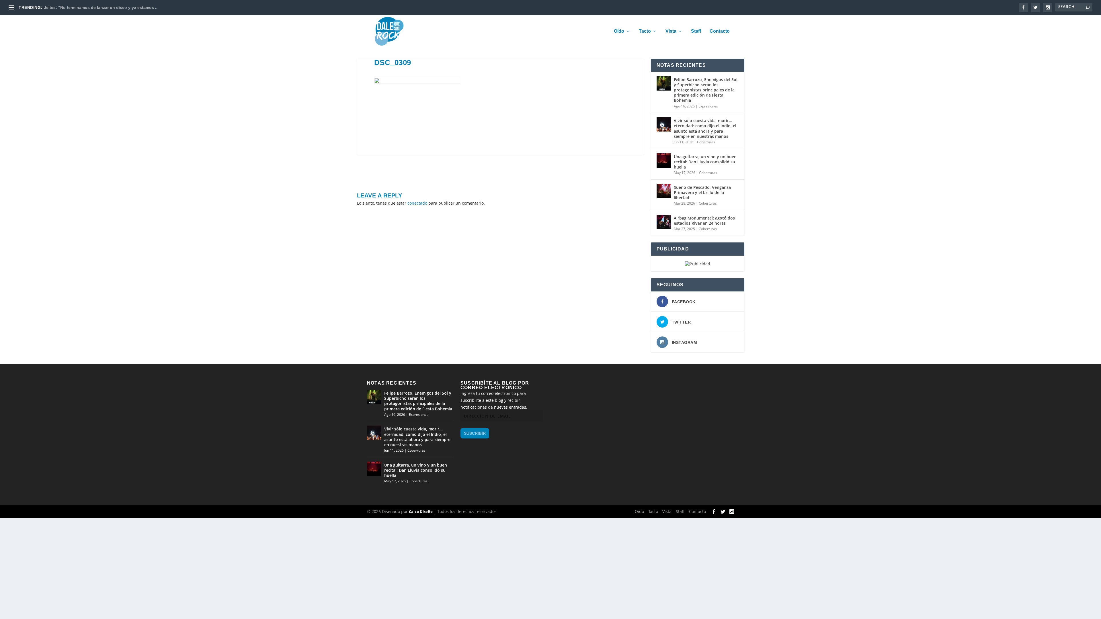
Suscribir (475, 433)
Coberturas (706, 142)
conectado (417, 203)
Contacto (720, 31)
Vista (670, 31)
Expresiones (708, 106)
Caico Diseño (421, 511)
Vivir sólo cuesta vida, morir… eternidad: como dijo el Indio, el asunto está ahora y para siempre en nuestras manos (705, 128)
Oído (619, 31)
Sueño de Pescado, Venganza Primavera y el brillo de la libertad (702, 192)
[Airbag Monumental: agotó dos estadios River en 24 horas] (664, 222)
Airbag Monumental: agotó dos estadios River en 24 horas (704, 220)
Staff (696, 31)
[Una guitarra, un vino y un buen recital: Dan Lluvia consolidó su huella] (664, 160)
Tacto (645, 31)
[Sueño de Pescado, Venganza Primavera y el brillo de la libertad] (664, 191)
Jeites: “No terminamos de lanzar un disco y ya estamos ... (101, 7)
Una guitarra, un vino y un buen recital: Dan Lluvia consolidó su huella (705, 162)
